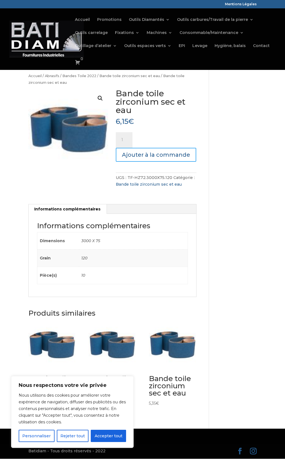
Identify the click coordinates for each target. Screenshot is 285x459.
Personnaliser (36, 435)
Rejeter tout (72, 435)
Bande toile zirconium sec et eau (129, 76)
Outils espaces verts (145, 46)
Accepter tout (108, 435)
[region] (72, 412)
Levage (199, 46)
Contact (261, 46)
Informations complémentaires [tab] (67, 209)
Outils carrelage (91, 33)
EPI (182, 46)
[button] (100, 98)
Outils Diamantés (146, 20)
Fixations (124, 33)
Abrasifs (52, 76)
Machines (157, 33)
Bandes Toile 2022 (79, 76)
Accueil (82, 20)
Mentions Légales (241, 4)
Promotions (109, 20)
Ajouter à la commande (156, 154)
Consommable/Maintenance (209, 33)
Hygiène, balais (230, 46)
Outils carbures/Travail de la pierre (212, 20)
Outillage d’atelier (93, 46)
